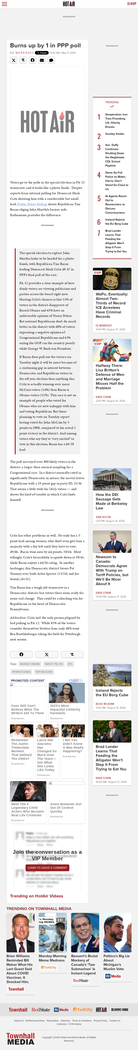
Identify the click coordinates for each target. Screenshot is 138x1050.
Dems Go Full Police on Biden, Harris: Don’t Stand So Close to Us (116, 181)
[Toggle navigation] (4, 4)
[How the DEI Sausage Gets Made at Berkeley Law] (112, 479)
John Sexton (103, 517)
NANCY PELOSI (54, 664)
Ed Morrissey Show (35, 1020)
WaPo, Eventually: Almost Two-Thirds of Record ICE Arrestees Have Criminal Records (112, 305)
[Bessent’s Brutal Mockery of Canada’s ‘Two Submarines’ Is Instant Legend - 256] (85, 932)
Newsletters (53, 1020)
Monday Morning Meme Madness (52, 958)
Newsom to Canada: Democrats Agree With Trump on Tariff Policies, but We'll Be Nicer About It (112, 570)
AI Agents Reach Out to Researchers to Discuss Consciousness (116, 204)
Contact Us (114, 1020)
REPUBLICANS (44, 671)
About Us (19, 1020)
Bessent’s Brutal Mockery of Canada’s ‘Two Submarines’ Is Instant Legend (84, 965)
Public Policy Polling (32, 204)
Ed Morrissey (22, 52)
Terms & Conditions (82, 1020)
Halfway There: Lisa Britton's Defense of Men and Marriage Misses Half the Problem (110, 376)
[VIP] (131, 4)
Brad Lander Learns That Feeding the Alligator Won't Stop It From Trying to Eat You (111, 757)
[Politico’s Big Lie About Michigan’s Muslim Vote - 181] (118, 932)
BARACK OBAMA (30, 664)
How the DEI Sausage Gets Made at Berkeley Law (111, 501)
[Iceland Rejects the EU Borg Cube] (112, 675)
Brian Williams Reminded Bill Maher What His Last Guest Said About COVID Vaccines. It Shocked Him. (19, 969)
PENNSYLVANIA (21, 671)
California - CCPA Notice (69, 1024)
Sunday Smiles (114, 134)
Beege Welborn (105, 704)
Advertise (65, 1020)
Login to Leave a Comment (47, 868)
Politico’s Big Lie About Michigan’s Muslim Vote (117, 962)
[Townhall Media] (20, 1038)
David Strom (103, 397)
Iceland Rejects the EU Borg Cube (112, 692)
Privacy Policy (100, 1020)
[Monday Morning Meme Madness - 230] (53, 932)
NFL (70, 664)
